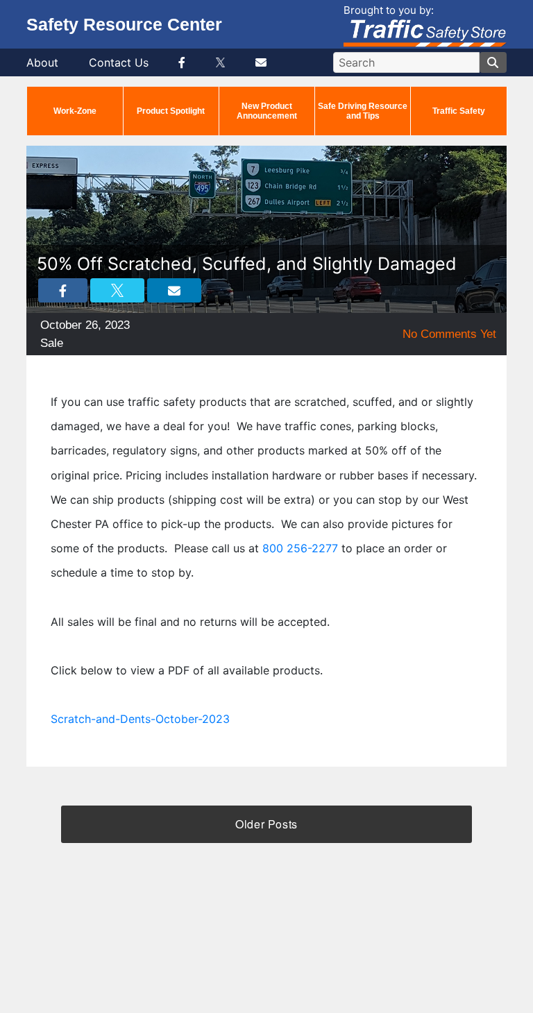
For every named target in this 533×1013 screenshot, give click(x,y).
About (42, 62)
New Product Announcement (267, 111)
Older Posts (266, 824)
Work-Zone (74, 111)
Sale (51, 343)
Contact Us (119, 62)
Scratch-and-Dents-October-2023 (140, 719)
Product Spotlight (171, 111)
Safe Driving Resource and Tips (362, 111)
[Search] (493, 62)
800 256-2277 (300, 548)
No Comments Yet (449, 334)
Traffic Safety (458, 111)
